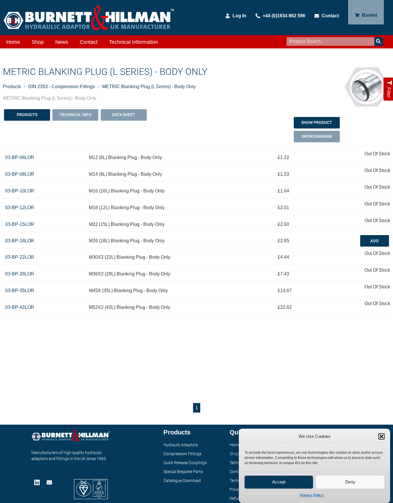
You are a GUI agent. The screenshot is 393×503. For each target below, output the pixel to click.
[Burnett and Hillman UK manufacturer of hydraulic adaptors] (89, 17)
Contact (89, 42)
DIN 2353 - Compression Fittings (61, 86)
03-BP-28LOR (19, 273)
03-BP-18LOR (19, 240)
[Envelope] (50, 482)
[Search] (378, 41)
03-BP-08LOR (19, 174)
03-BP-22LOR (19, 257)
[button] (381, 436)
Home (13, 42)
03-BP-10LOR (19, 190)
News (61, 42)
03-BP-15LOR (19, 224)
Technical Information (133, 42)
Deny (350, 482)
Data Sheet (123, 114)
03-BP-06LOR (19, 157)
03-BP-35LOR (19, 290)
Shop (38, 42)
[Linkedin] (37, 482)
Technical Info (75, 114)
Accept (278, 482)
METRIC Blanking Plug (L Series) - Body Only (149, 86)
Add (374, 241)
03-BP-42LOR (19, 307)
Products (12, 86)
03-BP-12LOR (19, 207)
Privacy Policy (311, 495)
